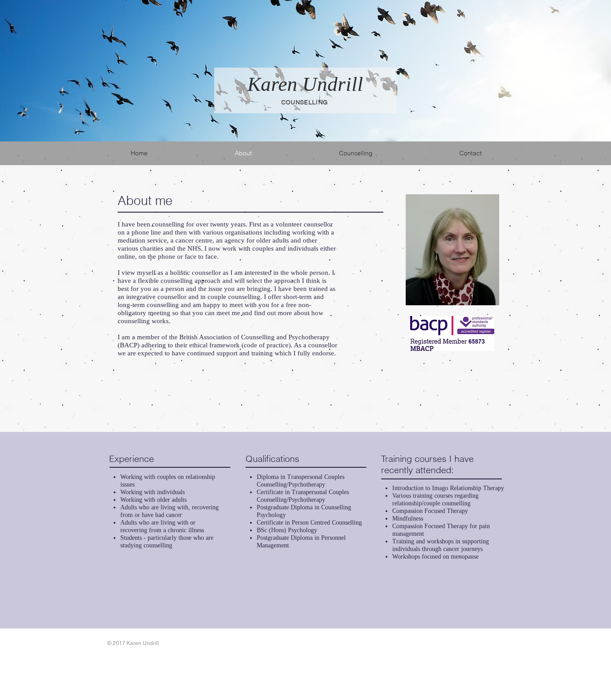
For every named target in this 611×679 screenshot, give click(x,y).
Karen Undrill (305, 84)
